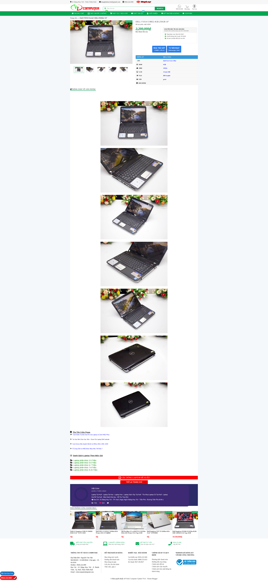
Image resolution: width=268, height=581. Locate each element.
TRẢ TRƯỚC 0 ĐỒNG (98, 13)
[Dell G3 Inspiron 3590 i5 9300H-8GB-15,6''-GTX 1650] (83, 520)
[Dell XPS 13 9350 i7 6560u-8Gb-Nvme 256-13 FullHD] (108, 520)
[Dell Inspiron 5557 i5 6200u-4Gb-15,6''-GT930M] (159, 520)
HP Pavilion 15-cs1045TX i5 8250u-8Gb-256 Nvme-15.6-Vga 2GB (133, 532)
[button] (194, 7)
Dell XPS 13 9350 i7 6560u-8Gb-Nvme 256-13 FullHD (107, 532)
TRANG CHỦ (79, 13)
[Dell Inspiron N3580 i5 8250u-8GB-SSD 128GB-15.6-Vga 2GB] (185, 520)
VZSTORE (188, 13)
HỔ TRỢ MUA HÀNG (171, 13)
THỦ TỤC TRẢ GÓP (120, 13)
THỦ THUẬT (138, 13)
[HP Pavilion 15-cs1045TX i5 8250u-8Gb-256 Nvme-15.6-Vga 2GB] (134, 520)
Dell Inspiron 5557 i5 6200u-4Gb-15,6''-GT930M (158, 532)
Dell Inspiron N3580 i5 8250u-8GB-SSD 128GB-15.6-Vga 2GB (185, 532)
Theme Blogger (152, 579)
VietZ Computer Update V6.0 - (136, 579)
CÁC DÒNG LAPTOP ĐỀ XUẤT (135, 477)
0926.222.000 (128, 2)
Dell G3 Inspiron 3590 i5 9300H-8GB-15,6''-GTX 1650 (81, 532)
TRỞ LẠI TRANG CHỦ (134, 482)
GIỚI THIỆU (153, 13)
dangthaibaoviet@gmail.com (110, 2)
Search (160, 9)
